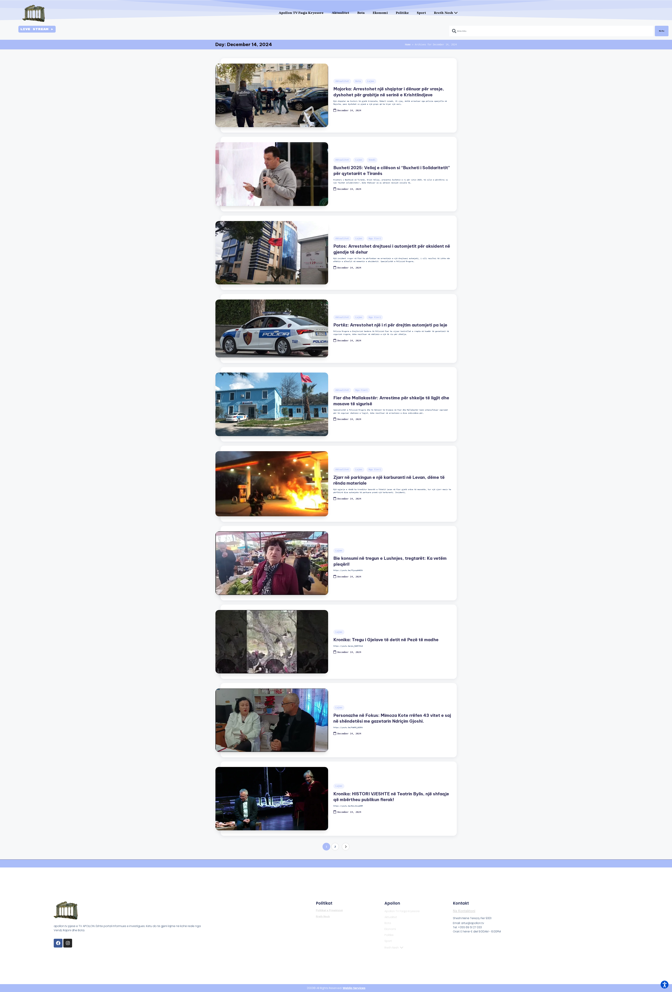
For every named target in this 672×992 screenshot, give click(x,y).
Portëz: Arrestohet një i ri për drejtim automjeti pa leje (390, 325)
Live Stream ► (37, 29)
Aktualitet (340, 13)
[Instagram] (67, 943)
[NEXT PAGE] (345, 846)
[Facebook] (58, 943)
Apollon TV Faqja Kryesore (301, 13)
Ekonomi (380, 13)
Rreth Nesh (443, 13)
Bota (361, 13)
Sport (421, 13)
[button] (345, 846)
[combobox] (551, 31)
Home (408, 44)
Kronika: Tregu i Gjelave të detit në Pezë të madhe (386, 639)
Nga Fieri (375, 238)
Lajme (370, 81)
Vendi (372, 160)
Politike (402, 13)
